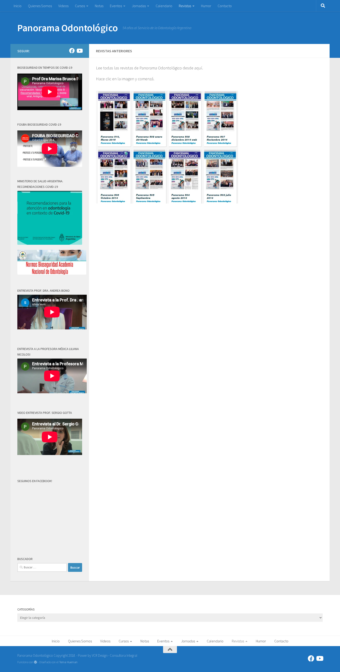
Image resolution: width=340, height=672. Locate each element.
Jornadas (139, 5)
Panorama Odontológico (67, 28)
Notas (99, 5)
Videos (63, 5)
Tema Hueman (68, 662)
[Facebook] (72, 50)
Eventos (116, 5)
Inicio (18, 5)
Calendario (164, 5)
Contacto (225, 5)
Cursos (80, 5)
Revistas (185, 5)
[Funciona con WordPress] (35, 662)
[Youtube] (79, 50)
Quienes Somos (40, 5)
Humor (206, 5)
